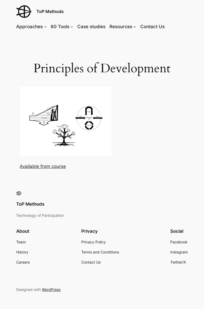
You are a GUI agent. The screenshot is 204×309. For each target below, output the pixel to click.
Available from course (43, 166)
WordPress (51, 289)
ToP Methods (50, 11)
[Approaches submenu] (45, 26)
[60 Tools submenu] (71, 26)
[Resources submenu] (134, 26)
